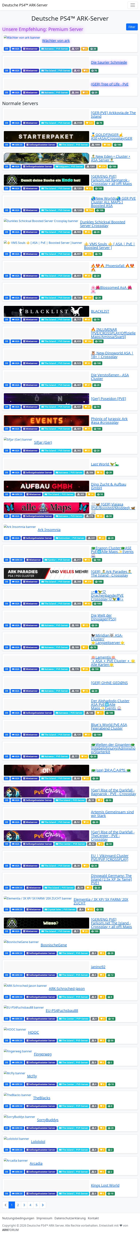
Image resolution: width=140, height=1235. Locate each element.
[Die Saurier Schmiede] (46, 62)
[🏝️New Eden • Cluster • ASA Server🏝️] (46, 158)
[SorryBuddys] (19, 1119)
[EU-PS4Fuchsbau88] (24, 1010)
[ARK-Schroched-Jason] (25, 988)
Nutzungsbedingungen (18, 1218)
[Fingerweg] (18, 1054)
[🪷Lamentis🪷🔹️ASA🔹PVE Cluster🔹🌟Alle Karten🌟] (46, 660)
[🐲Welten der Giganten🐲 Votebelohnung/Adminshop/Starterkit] (46, 748)
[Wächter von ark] (22, 40)
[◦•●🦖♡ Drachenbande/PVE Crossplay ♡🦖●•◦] (46, 595)
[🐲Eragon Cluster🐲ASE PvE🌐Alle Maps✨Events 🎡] (46, 551)
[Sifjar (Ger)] (18, 442)
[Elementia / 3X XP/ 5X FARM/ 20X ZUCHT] (38, 901)
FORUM (10, 1230)
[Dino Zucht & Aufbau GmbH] (46, 486)
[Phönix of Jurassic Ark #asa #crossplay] (46, 420)
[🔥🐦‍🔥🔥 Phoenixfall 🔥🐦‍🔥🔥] (46, 267)
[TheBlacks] (17, 1097)
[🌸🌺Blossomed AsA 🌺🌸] (46, 289)
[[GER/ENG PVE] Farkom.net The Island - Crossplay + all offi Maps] (46, 923)
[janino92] (46, 966)
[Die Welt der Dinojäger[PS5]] (46, 617)
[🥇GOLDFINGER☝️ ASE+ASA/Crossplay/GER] (46, 136)
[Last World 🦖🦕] (46, 464)
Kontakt (93, 1218)
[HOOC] (15, 1032)
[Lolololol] (16, 1141)
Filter (132, 27)
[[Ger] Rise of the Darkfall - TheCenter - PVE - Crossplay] (46, 835)
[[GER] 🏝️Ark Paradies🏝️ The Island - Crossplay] (46, 573)
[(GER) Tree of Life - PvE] (46, 84)
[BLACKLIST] (46, 311)
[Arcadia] (16, 1163)
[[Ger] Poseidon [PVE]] (46, 398)
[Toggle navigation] (133, 5)
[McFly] (14, 1076)
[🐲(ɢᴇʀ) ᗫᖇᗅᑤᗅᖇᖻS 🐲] (46, 770)
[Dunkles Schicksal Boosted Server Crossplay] (41, 223)
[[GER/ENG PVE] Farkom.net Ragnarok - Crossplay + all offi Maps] (46, 180)
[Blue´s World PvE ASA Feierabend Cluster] (46, 726)
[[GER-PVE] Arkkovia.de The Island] (46, 114)
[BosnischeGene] (21, 945)
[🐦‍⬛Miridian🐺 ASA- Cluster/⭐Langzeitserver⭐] (46, 639)
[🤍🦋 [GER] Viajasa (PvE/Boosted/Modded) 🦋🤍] (46, 507)
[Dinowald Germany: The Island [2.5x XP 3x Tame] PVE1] (46, 879)
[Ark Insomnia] (20, 529)
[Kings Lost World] (46, 1185)
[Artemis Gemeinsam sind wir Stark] (46, 813)
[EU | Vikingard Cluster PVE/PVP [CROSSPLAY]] (46, 857)
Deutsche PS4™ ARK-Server (25, 5)
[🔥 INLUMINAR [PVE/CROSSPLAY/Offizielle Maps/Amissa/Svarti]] (46, 333)
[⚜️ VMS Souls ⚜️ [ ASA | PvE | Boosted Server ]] (43, 245)
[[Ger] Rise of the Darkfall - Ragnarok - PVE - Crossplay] (46, 792)
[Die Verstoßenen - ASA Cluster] (46, 376)
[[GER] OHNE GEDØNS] (46, 682)
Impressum (44, 1218)
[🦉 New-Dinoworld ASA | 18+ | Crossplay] (46, 354)
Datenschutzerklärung (70, 1218)
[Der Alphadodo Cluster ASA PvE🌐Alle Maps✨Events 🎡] (46, 704)
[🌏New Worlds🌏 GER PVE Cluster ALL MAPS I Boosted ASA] (46, 202)
